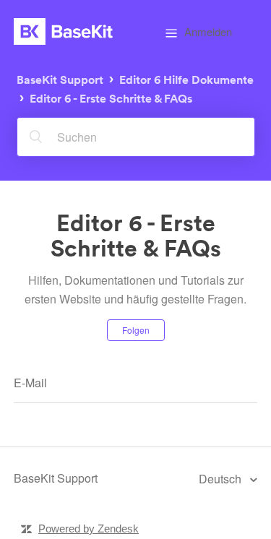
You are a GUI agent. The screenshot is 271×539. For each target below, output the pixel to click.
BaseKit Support (60, 79)
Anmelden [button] (208, 31)
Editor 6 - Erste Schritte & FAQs (111, 98)
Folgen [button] (136, 330)
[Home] (63, 31)
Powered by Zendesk (88, 528)
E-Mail (30, 382)
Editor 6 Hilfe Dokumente (186, 79)
